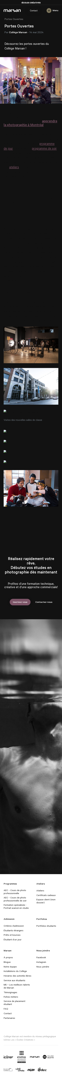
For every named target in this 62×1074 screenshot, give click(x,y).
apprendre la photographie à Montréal (30, 123)
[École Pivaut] (8, 1069)
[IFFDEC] (42, 1069)
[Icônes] (8, 1057)
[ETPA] (31, 1069)
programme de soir (44, 148)
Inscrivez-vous (20, 602)
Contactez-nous (43, 602)
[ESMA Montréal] (21, 1056)
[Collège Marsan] (34, 1057)
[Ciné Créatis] (20, 1069)
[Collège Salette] (48, 1057)
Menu (55, 10)
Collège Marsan (12, 10)
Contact (34, 10)
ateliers (14, 167)
